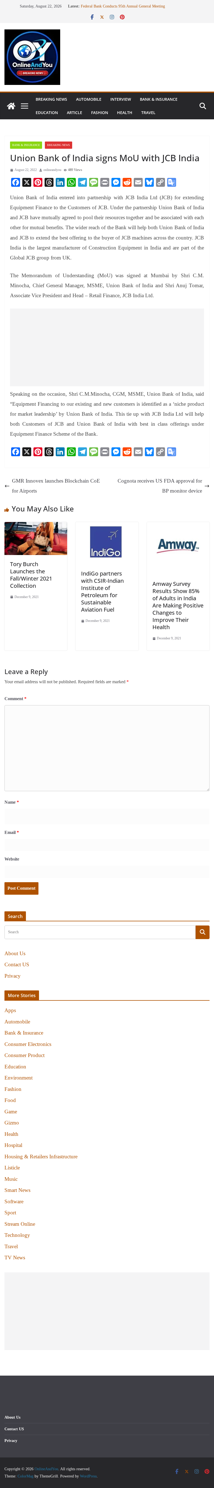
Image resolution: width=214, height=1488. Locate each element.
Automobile (88, 99)
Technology (17, 1235)
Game (10, 1111)
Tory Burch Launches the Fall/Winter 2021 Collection (31, 574)
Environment (18, 1078)
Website (11, 859)
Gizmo (11, 1123)
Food (10, 1100)
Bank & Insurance (158, 99)
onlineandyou (52, 170)
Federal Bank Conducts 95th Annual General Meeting (123, 6)
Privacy (12, 976)
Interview (120, 99)
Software (13, 1201)
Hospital (13, 1145)
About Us (14, 953)
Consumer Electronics (27, 1044)
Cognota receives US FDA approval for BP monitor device (160, 486)
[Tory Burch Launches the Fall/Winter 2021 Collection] (35, 527)
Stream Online (19, 1224)
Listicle (12, 1168)
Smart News (17, 1190)
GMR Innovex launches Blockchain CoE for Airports (56, 486)
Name (11, 802)
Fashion (99, 112)
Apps (10, 1010)
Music (11, 1179)
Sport (10, 1212)
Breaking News (51, 99)
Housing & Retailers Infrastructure (40, 1156)
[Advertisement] (107, 347)
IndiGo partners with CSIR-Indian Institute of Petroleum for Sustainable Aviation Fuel (102, 591)
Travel (148, 112)
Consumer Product (24, 1055)
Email (11, 832)
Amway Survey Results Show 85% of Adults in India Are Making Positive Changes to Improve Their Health (177, 605)
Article (74, 112)
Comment (15, 698)
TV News (14, 1257)
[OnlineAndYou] (11, 106)
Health (124, 112)
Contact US (16, 964)
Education (47, 112)
